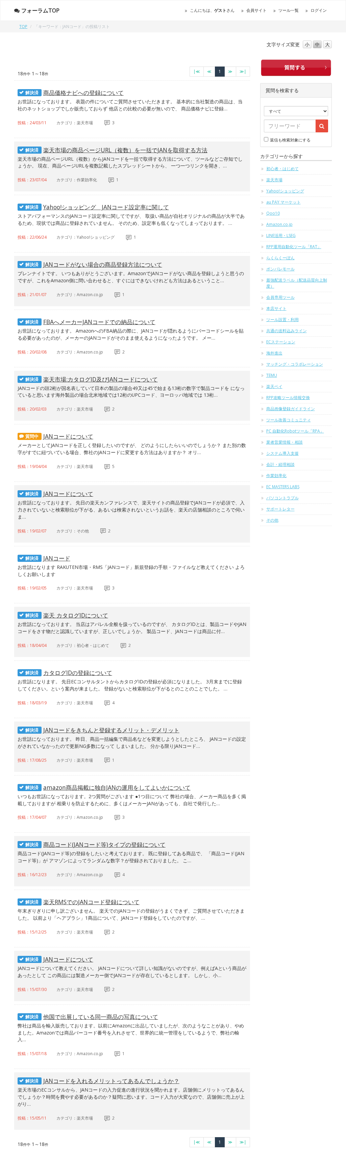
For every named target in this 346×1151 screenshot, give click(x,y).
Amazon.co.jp (279, 224)
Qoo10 (273, 213)
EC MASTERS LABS (282, 487)
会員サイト (256, 10)
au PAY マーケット (283, 202)
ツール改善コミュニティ (288, 420)
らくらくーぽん (280, 258)
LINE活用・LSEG (281, 235)
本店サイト (276, 308)
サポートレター (280, 509)
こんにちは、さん (212, 10)
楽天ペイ (274, 386)
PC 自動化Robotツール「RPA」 (295, 431)
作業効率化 (276, 475)
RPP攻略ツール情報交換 (288, 397)
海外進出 (274, 353)
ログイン (319, 10)
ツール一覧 (288, 10)
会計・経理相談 (280, 464)
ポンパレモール (280, 269)
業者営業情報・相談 (284, 442)
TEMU (271, 375)
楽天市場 (274, 180)
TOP (23, 26)
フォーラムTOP (40, 10)
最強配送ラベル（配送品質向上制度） (296, 283)
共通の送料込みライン (286, 331)
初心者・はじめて (282, 169)
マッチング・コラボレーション (294, 364)
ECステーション (280, 342)
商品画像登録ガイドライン (290, 409)
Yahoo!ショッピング (285, 191)
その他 (272, 520)
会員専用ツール (280, 297)
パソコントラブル (282, 498)
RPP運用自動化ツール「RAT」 (293, 247)
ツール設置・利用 (282, 319)
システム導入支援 (282, 453)
